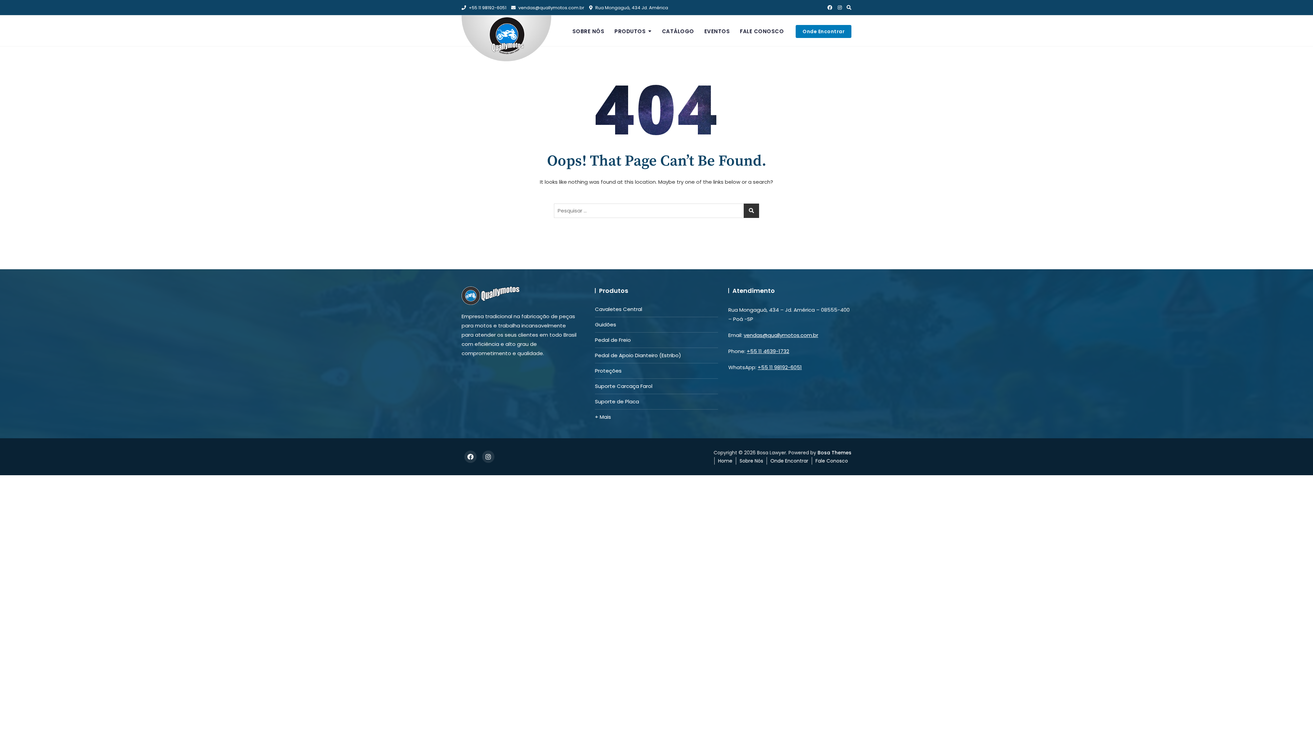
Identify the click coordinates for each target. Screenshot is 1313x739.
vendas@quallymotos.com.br (551, 7)
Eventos (717, 31)
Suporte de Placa (617, 401)
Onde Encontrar (824, 31)
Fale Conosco (762, 31)
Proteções (608, 370)
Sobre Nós (588, 31)
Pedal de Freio (613, 339)
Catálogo (678, 31)
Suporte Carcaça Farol (623, 386)
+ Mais (603, 416)
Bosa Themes (834, 452)
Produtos (630, 31)
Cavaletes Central (618, 309)
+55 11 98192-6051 (487, 7)
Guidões (605, 324)
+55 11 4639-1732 (768, 351)
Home (725, 460)
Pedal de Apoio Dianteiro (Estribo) (638, 355)
